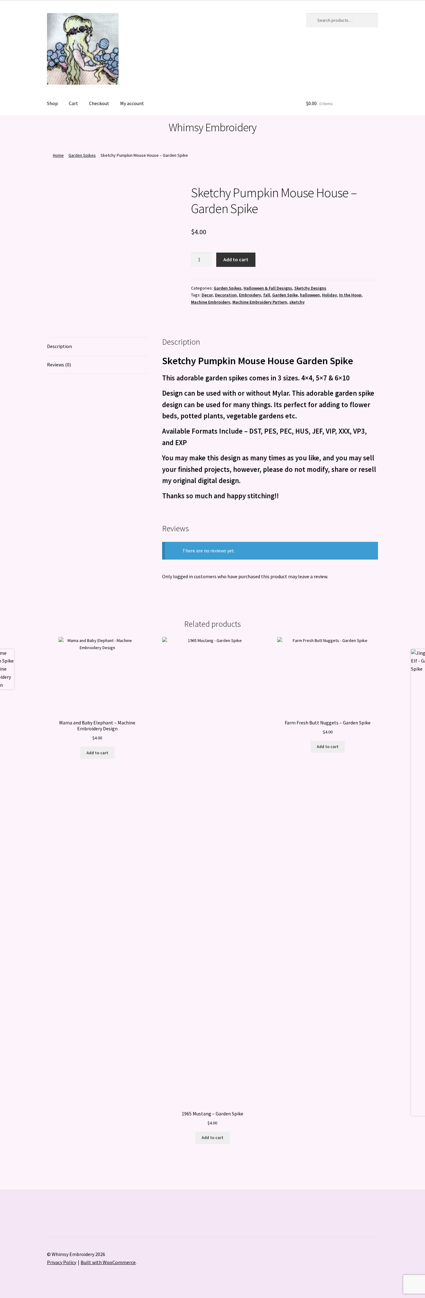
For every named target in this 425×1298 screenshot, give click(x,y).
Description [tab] (59, 346)
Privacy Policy (61, 1262)
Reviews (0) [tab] (59, 364)
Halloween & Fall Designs (268, 288)
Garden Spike (285, 295)
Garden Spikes (82, 155)
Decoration (226, 295)
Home (58, 155)
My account (132, 103)
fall (266, 295)
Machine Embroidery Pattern (259, 302)
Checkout (99, 103)
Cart (73, 103)
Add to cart (235, 259)
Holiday (329, 295)
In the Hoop (350, 295)
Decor (207, 295)
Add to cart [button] (97, 753)
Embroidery (250, 295)
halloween (310, 295)
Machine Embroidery (210, 302)
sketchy (297, 302)
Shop (52, 103)
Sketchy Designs (310, 288)
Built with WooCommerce (108, 1262)
